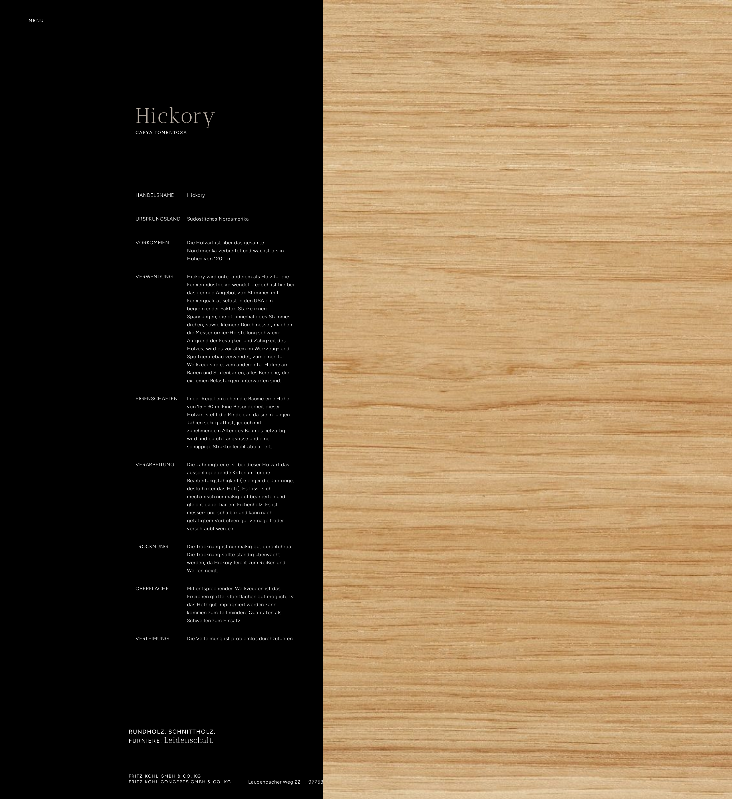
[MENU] (41, 31)
